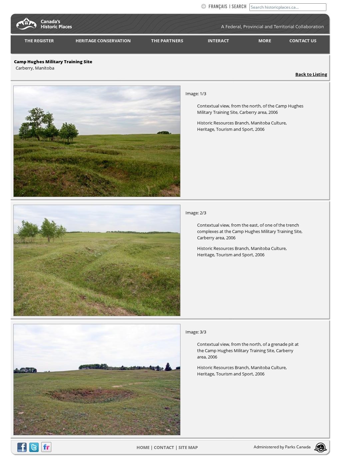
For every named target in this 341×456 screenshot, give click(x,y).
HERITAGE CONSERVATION (103, 41)
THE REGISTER (39, 41)
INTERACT (218, 41)
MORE (264, 41)
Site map (188, 447)
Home (143, 447)
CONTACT (164, 447)
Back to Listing (311, 74)
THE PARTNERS (167, 41)
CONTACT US (302, 41)
